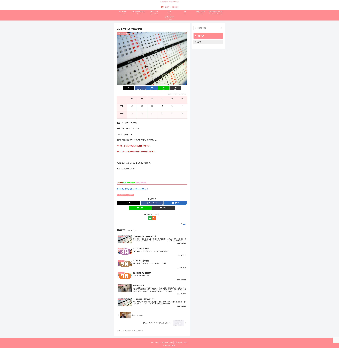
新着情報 (131, 194)
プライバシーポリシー (166, 342)
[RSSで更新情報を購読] (154, 218)
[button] (175, 88)
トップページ (154, 342)
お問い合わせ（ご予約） (181, 342)
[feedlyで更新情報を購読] (150, 218)
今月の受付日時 (122, 194)
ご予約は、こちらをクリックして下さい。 (132, 189)
